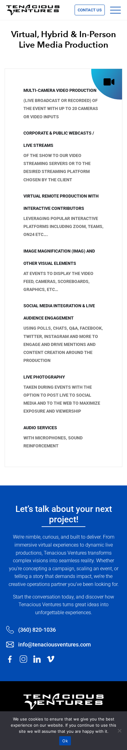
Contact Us (90, 10)
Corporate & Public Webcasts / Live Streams (58, 139)
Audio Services (40, 427)
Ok (65, 740)
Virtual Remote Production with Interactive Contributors (61, 202)
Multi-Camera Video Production (59, 90)
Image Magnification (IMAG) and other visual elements (59, 257)
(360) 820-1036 (37, 629)
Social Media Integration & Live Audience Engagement (59, 311)
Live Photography (44, 377)
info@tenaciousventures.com (54, 644)
